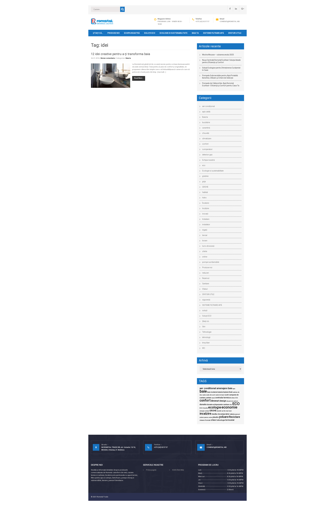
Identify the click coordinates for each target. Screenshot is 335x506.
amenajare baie (224, 388)
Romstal (208, 420)
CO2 (236, 398)
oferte (204, 251)
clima (233, 398)
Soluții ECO (149, 33)
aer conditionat (208, 388)
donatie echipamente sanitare (218, 404)
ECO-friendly (204, 408)
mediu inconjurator (220, 414)
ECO (236, 404)
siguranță (206, 300)
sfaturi (214, 420)
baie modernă (212, 392)
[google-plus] (241, 8)
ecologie (214, 407)
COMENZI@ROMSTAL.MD (230, 21)
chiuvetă (205, 133)
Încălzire (205, 203)
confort (205, 144)
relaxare (202, 420)
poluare (224, 416)
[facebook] (229, 8)
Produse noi (113, 33)
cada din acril (210, 395)
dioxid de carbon (232, 401)
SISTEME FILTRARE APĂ (213, 33)
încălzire (205, 208)
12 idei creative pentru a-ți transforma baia (120, 54)
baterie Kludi (227, 392)
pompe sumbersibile (210, 262)
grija (204, 181)
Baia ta (195, 33)
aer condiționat (208, 106)
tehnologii (206, 337)
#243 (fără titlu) (178, 470)
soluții (204, 310)
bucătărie (206, 122)
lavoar (204, 235)
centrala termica (223, 397)
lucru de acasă (208, 246)
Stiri (203, 327)
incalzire (205, 413)
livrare (204, 241)
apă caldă (206, 112)
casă (213, 398)
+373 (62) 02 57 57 (202, 21)
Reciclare (234, 416)
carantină (206, 128)
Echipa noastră (132, 33)
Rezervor (206, 278)
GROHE (205, 187)
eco (203, 165)
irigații (204, 230)
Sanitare (205, 284)
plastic (216, 417)
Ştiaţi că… (98, 33)
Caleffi (227, 395)
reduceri (205, 273)
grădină (205, 176)
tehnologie (221, 420)
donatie (203, 404)
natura (232, 414)
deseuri (215, 400)
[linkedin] (235, 8)
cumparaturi (207, 149)
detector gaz (207, 155)
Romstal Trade (102, 497)
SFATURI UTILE (234, 33)
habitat (205, 192)
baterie (220, 392)
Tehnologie (206, 332)
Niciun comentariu (108, 58)
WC (203, 348)
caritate (208, 398)
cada (204, 395)
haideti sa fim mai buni (224, 411)
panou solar (208, 417)
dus (231, 404)
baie (203, 391)
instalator (206, 224)
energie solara (204, 411)
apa (234, 388)
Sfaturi (205, 289)
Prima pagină (151, 470)
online (204, 257)
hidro (204, 198)
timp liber (206, 343)
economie (229, 407)
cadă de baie (220, 395)
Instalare (205, 219)
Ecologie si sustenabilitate (173, 33)
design (223, 401)
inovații (205, 214)
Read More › (138, 78)
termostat (229, 420)
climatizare (206, 138)
